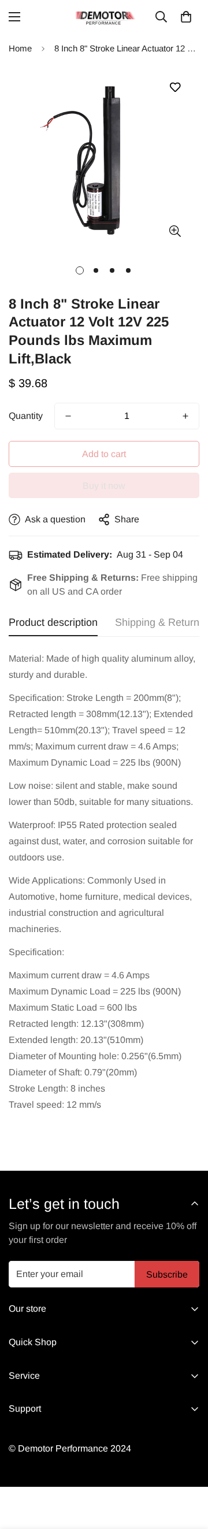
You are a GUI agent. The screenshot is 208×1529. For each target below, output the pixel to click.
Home (20, 48)
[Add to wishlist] (175, 88)
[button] (186, 16)
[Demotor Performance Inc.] (104, 17)
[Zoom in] (175, 231)
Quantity (26, 416)
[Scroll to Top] (187, 1467)
